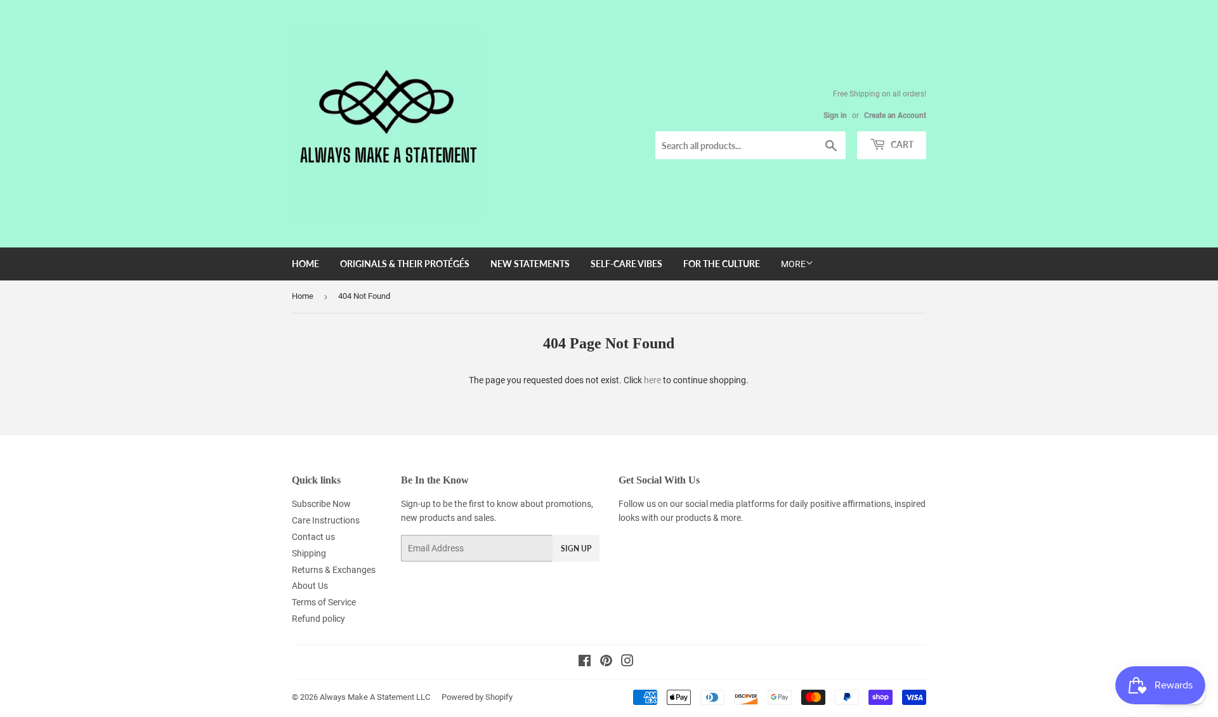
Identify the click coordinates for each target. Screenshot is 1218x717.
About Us (310, 586)
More (793, 264)
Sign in (835, 115)
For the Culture (721, 263)
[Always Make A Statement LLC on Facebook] (584, 662)
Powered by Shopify (477, 697)
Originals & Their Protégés (404, 263)
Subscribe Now (321, 504)
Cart (901, 144)
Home (305, 263)
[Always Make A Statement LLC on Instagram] (627, 662)
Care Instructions (326, 520)
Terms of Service (324, 602)
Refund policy (318, 619)
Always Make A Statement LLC (375, 697)
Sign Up (576, 548)
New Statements (530, 263)
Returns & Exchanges (334, 570)
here (652, 380)
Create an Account (895, 115)
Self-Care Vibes (626, 263)
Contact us (313, 537)
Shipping (309, 553)
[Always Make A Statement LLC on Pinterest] (606, 662)
